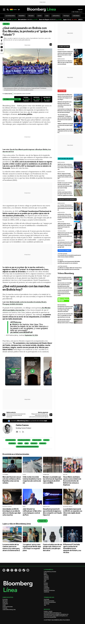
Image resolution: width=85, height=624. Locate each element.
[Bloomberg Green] (70, 299)
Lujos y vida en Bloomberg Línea (17, 524)
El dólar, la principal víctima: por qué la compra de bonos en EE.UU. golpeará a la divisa (65, 193)
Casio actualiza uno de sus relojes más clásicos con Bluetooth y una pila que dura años (52, 547)
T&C (45, 605)
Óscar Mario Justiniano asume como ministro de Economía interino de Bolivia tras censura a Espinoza (72, 481)
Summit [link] (39, 15)
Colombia (46, 577)
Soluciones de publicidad (50, 617)
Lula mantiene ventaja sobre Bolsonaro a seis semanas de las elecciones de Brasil (65, 110)
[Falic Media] (72, 11)
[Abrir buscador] (7, 9)
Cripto (4, 605)
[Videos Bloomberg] (70, 273)
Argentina (46, 576)
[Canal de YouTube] (12, 570)
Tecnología (46, 603)
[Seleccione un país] (18, 9)
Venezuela (46, 579)
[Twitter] (20, 432)
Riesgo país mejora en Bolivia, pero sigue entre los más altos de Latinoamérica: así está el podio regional (38, 415)
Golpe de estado (36, 440)
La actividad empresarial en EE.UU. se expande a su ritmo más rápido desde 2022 (72, 512)
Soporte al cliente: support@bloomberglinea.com (56, 615)
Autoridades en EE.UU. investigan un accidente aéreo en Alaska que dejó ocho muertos (12, 512)
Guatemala (46, 592)
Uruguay (46, 586)
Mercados (5, 601)
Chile (45, 580)
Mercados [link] (31, 15)
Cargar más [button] (42, 521)
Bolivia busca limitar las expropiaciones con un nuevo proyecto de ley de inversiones (16, 415)
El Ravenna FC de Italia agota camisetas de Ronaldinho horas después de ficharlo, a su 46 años (72, 548)
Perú (45, 581)
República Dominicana (49, 590)
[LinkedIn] (23, 432)
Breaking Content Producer (23, 428)
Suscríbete (46, 599)
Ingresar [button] (80, 9)
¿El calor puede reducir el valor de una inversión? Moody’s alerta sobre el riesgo (65, 321)
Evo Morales (12, 443)
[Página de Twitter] (8, 570)
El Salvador (46, 589)
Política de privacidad (49, 601)
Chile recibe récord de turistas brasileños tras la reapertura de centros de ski (32, 480)
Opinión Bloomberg (64, 250)
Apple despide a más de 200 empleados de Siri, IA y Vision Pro (65, 131)
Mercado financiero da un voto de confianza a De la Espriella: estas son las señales (12, 480)
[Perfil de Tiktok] (23, 570)
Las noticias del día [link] (10, 15)
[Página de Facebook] (4, 570)
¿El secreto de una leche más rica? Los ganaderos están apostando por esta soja (65, 315)
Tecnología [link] (66, 15)
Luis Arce (46, 440)
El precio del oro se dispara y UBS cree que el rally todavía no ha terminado (65, 62)
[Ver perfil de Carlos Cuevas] (9, 429)
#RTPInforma (15, 322)
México (45, 574)
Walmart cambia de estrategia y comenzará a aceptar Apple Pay (65, 125)
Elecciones (33, 443)
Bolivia (6, 24)
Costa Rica (46, 587)
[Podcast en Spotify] (27, 570)
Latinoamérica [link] (55, 15)
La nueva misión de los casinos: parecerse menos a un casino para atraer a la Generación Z (11, 547)
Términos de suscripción (50, 602)
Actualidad (5, 603)
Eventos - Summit (48, 611)
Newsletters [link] (22, 15)
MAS (26, 443)
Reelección (42, 443)
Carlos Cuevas (8, 93)
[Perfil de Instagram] (16, 570)
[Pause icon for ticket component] (4, 20)
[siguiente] (51, 414)
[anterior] (4, 414)
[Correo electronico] (17, 432)
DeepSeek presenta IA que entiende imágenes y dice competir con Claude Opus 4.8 (52, 512)
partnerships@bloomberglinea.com (52, 613)
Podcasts (5, 608)
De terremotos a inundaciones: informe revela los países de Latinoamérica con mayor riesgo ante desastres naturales (65, 308)
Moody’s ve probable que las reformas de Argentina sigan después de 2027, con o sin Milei (52, 480)
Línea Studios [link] (76, 15)
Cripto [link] (46, 15)
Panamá (46, 584)
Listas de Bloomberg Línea (9, 609)
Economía (5, 599)
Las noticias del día (10, 440)
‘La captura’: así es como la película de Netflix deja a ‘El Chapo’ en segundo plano (32, 547)
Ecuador (46, 583)
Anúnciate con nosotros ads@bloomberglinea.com (56, 614)
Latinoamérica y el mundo (50, 571)
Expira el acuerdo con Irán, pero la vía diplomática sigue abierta (65, 279)
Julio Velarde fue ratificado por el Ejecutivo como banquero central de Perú (32, 512)
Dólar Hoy (5, 602)
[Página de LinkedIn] (20, 570)
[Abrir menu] (4, 9)
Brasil (45, 573)
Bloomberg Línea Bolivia (24, 440)
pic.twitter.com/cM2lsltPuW (21, 332)
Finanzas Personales (8, 606)
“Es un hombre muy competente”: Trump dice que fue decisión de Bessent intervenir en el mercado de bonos (65, 118)
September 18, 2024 (31, 335)
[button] (51, 44)
